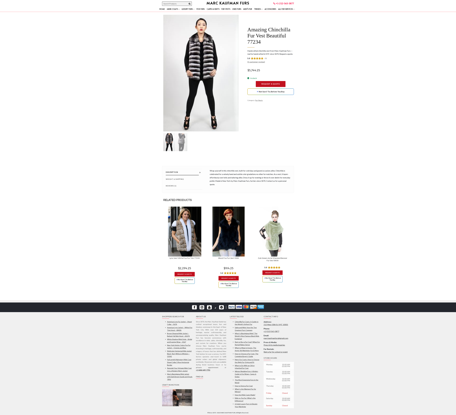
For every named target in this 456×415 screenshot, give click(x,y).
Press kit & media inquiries (274, 345)
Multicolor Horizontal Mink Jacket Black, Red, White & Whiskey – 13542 (179, 353)
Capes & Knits (213, 9)
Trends (257, 9)
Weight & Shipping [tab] (175, 179)
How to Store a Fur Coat (244, 386)
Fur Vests (225, 9)
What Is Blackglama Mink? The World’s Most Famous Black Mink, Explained (247, 336)
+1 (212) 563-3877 (271, 331)
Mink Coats (172, 9)
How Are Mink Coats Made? (245, 395)
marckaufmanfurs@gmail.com (276, 338)
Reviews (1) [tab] (171, 186)
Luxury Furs (187, 9)
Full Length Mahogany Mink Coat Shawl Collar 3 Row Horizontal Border (179, 362)
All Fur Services (285, 9)
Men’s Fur (247, 9)
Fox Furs (201, 9)
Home (162, 9)
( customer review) (256, 62)
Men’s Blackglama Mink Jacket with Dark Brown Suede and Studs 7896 (179, 376)
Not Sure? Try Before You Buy (270, 91)
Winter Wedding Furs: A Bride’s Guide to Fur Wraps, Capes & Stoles (246, 374)
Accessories (270, 9)
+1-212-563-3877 (284, 3)
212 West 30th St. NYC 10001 (276, 324)
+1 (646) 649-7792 (203, 370)
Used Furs (236, 9)
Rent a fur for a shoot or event (276, 352)
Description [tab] (172, 172)
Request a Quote (270, 84)
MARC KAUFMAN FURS (228, 2)
